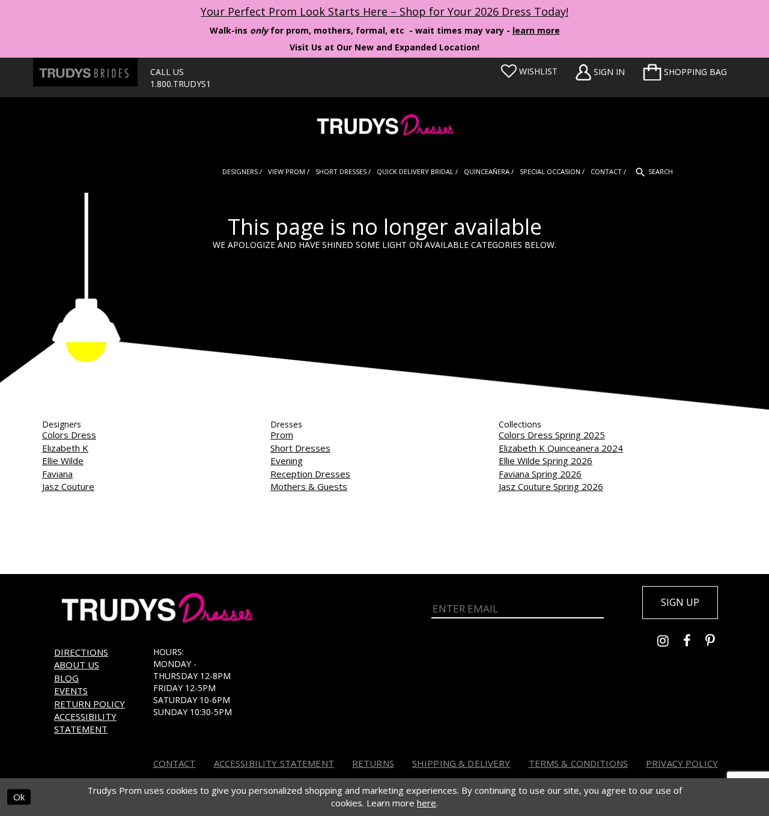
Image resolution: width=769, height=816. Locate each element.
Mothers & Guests (308, 486)
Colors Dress (69, 435)
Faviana (57, 474)
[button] (685, 72)
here (426, 803)
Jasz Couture (68, 486)
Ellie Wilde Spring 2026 (545, 461)
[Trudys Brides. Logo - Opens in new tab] (85, 72)
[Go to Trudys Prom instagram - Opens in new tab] (670, 642)
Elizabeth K (65, 448)
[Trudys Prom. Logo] (384, 126)
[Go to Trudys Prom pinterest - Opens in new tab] (716, 642)
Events (71, 691)
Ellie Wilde (63, 461)
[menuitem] (685, 72)
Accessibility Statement (85, 722)
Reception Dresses (310, 474)
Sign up (680, 602)
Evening (286, 461)
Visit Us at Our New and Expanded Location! (384, 47)
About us (76, 665)
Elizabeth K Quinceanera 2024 (561, 448)
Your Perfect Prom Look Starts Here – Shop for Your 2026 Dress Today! (384, 11)
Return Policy (89, 704)
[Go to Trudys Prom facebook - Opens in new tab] (694, 642)
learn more (536, 30)
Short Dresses (300, 448)
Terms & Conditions (578, 763)
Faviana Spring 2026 (540, 474)
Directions (81, 652)
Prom (281, 435)
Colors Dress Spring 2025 (552, 435)
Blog (66, 678)
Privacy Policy (682, 763)
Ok (19, 797)
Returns (373, 763)
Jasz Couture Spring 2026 (551, 486)
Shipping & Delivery (461, 763)
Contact (174, 763)
